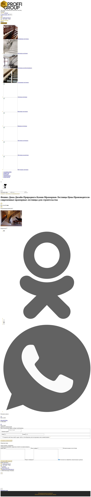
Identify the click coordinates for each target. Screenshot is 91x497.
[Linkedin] (4, 324)
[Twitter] (4, 321)
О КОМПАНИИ (7, 172)
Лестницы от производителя (12, 193)
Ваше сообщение (29, 459)
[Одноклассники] (46, 318)
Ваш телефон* (34, 448)
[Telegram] (4, 322)
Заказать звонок (4, 20)
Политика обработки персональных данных (45, 494)
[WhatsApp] (46, 411)
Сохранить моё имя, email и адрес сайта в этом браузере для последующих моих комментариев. (26, 437)
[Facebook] (4, 319)
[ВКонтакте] (4, 231)
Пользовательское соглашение (45, 493)
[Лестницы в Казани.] (11, 9)
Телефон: (4, 482)
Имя (3, 434)
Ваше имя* (3, 448)
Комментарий (5, 431)
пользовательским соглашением (47, 485)
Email (24, 434)
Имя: (3, 479)
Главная (2, 193)
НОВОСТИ (6, 173)
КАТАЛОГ (6, 174)
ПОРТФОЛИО (7, 175)
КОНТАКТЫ (6, 177)
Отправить (3, 461)
